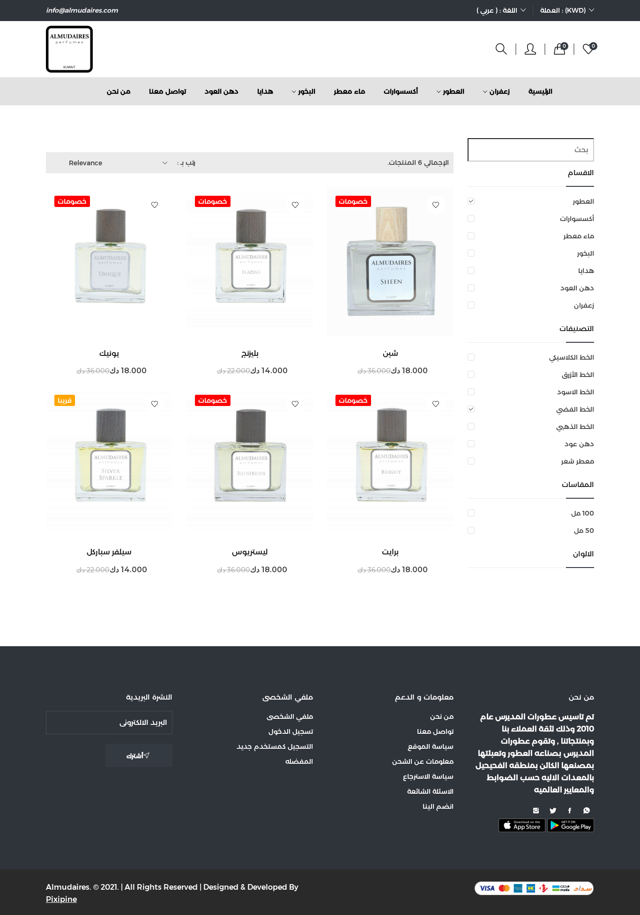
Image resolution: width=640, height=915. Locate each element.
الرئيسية (540, 91)
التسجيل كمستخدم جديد (275, 746)
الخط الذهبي (575, 426)
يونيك (109, 353)
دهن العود (577, 288)
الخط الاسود (575, 392)
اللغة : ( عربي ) (496, 10)
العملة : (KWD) (563, 10)
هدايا (586, 270)
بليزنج (250, 353)
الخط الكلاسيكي (571, 357)
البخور (585, 253)
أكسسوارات (577, 218)
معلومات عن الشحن (423, 761)
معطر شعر (577, 461)
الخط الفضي (575, 409)
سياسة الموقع (431, 746)
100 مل (582, 513)
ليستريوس (250, 551)
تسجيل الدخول (290, 731)
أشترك (135, 756)
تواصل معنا (167, 91)
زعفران (584, 305)
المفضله (299, 761)
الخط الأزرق (578, 374)
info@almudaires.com (82, 10)
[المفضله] (435, 205)
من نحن (119, 91)
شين (390, 353)
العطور (583, 201)
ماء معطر (579, 236)
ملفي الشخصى (290, 716)
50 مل (584, 530)
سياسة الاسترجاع (428, 776)
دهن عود (579, 444)
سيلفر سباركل (109, 551)
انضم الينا (438, 806)
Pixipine (61, 899)
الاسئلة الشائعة (430, 791)
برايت (390, 551)
